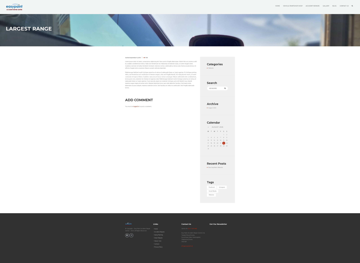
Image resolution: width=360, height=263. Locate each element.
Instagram (222, 187)
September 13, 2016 (135, 58)
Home (156, 229)
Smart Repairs (158, 238)
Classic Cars (157, 241)
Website (211, 68)
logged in (136, 106)
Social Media (212, 191)
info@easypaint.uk (187, 246)
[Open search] (352, 6)
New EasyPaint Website (215, 167)
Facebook (212, 187)
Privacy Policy (158, 247)
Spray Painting (158, 235)
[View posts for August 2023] (208, 127)
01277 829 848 (192, 229)
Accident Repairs (159, 232)
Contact (156, 244)
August (212, 108)
